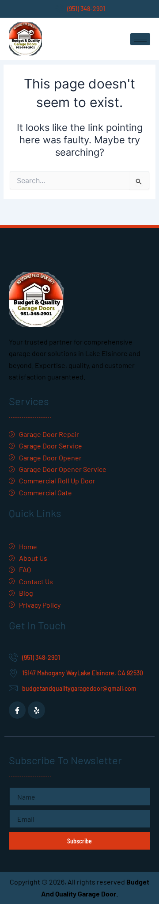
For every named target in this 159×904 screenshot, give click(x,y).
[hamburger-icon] (140, 39)
